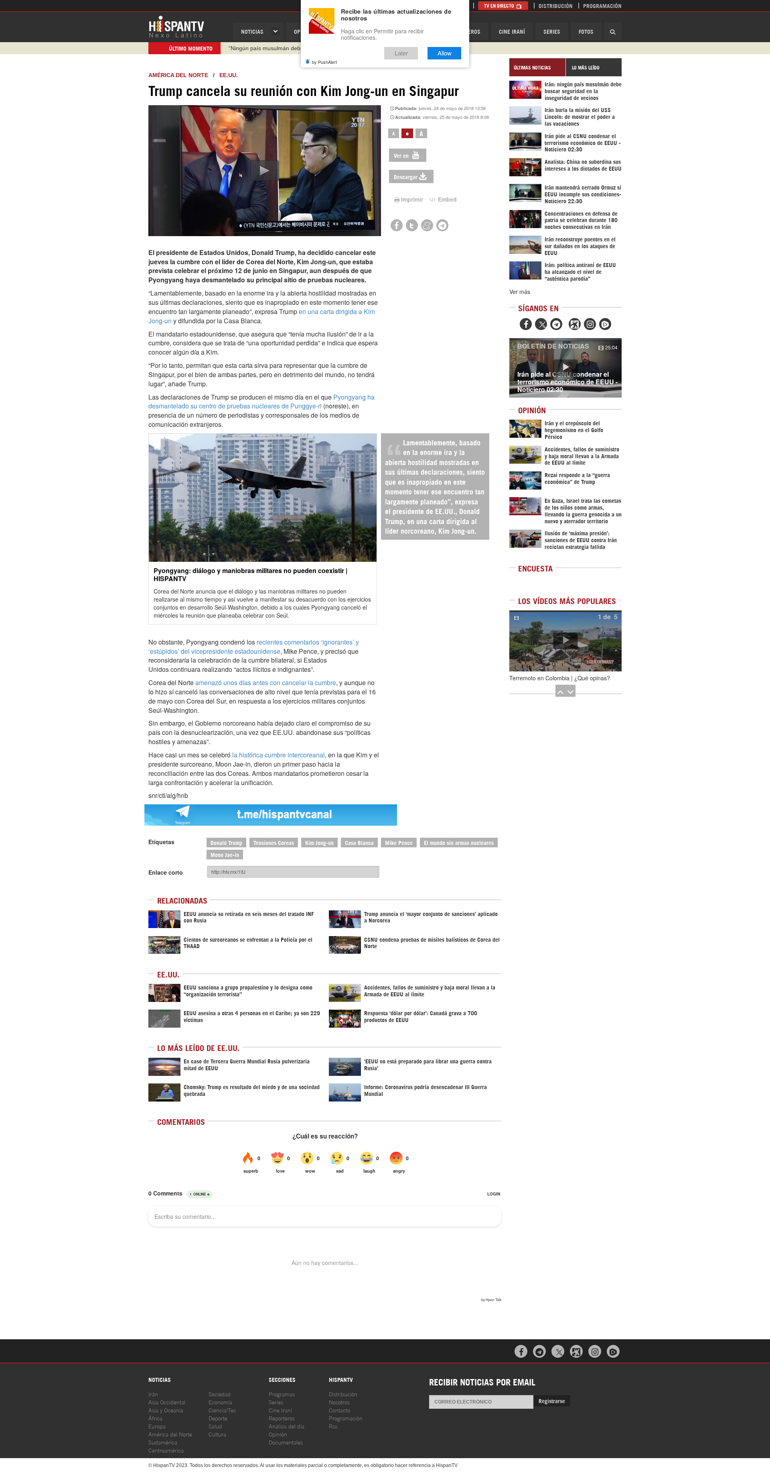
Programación (602, 5)
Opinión (278, 1433)
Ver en (402, 155)
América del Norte (178, 75)
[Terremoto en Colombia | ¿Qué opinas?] (565, 640)
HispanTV (176, 26)
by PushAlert (324, 62)
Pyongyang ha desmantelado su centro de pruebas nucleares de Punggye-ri (261, 401)
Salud (215, 1425)
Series (551, 31)
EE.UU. (228, 75)
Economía (220, 1401)
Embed (446, 199)
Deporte (218, 1417)
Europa (157, 1425)
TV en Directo (499, 5)
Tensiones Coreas (273, 842)
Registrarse (552, 1400)
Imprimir (412, 199)
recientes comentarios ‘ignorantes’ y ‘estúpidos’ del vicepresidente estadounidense (253, 646)
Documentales (286, 1441)
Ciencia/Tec (222, 1409)
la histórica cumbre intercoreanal (278, 754)
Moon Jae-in (225, 854)
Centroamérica (166, 1450)
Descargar (405, 176)
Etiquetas (161, 842)
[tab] (537, 67)
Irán (153, 1393)
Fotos (586, 31)
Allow (445, 53)
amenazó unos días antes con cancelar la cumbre (265, 682)
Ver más (519, 292)
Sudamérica (162, 1441)
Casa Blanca (359, 842)
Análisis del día (286, 1425)
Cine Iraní (512, 31)
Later (401, 53)
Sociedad (220, 1393)
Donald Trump (226, 842)
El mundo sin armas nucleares (459, 842)
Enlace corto (165, 872)
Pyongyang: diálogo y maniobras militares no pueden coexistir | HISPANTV (250, 574)
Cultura (217, 1433)
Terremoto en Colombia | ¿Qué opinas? (559, 678)
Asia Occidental (166, 1401)
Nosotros (339, 1401)
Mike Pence (399, 842)
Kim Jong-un (319, 842)
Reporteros (282, 1417)
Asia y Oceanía (165, 1409)
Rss (333, 1425)
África (155, 1417)
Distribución (556, 5)
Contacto (339, 1409)
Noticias (252, 31)
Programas (282, 1393)
